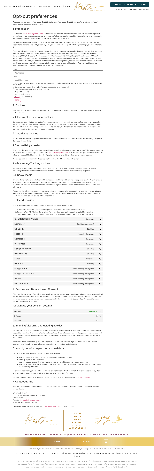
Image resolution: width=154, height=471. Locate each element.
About (7, 6)
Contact (77, 425)
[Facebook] (76, 428)
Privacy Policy (89, 453)
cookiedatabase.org (51, 406)
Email (15, 76)
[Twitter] (70, 428)
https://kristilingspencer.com (33, 34)
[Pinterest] (79, 428)
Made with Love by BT (106, 453)
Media (16, 6)
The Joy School (42, 6)
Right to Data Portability (23, 96)
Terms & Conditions (73, 453)
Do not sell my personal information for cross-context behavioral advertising (42, 87)
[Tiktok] (85, 428)
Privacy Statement (85, 377)
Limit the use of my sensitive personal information (32, 89)
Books (67, 6)
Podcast (57, 6)
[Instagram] (73, 428)
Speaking (27, 6)
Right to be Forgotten (22, 94)
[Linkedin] (82, 428)
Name (15, 69)
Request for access (21, 92)
